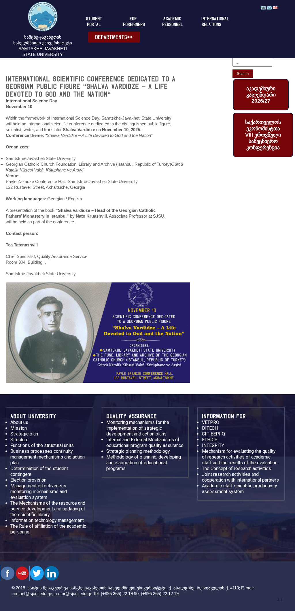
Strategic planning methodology (138, 451)
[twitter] (22, 573)
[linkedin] (51, 573)
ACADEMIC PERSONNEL (172, 22)
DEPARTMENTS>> (114, 37)
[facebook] (7, 573)
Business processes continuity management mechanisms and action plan (47, 456)
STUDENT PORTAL (94, 22)
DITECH (210, 428)
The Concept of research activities (236, 468)
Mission (18, 428)
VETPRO (210, 422)
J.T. (280, 599)
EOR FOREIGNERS (134, 22)
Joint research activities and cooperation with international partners (240, 477)
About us (19, 422)
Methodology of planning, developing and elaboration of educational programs (143, 462)
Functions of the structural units (42, 445)
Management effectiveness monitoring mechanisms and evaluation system (38, 491)
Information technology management (47, 520)
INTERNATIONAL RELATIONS (213, 22)
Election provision (28, 480)
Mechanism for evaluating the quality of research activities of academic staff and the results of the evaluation (239, 456)
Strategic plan (24, 434)
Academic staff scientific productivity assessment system (239, 488)
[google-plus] (36, 573)
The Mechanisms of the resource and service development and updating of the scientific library (47, 508)
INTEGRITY (213, 445)
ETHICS (210, 439)
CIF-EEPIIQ (213, 434)
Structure (19, 439)
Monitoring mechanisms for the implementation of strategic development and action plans (137, 428)
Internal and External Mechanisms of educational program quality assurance (145, 442)
